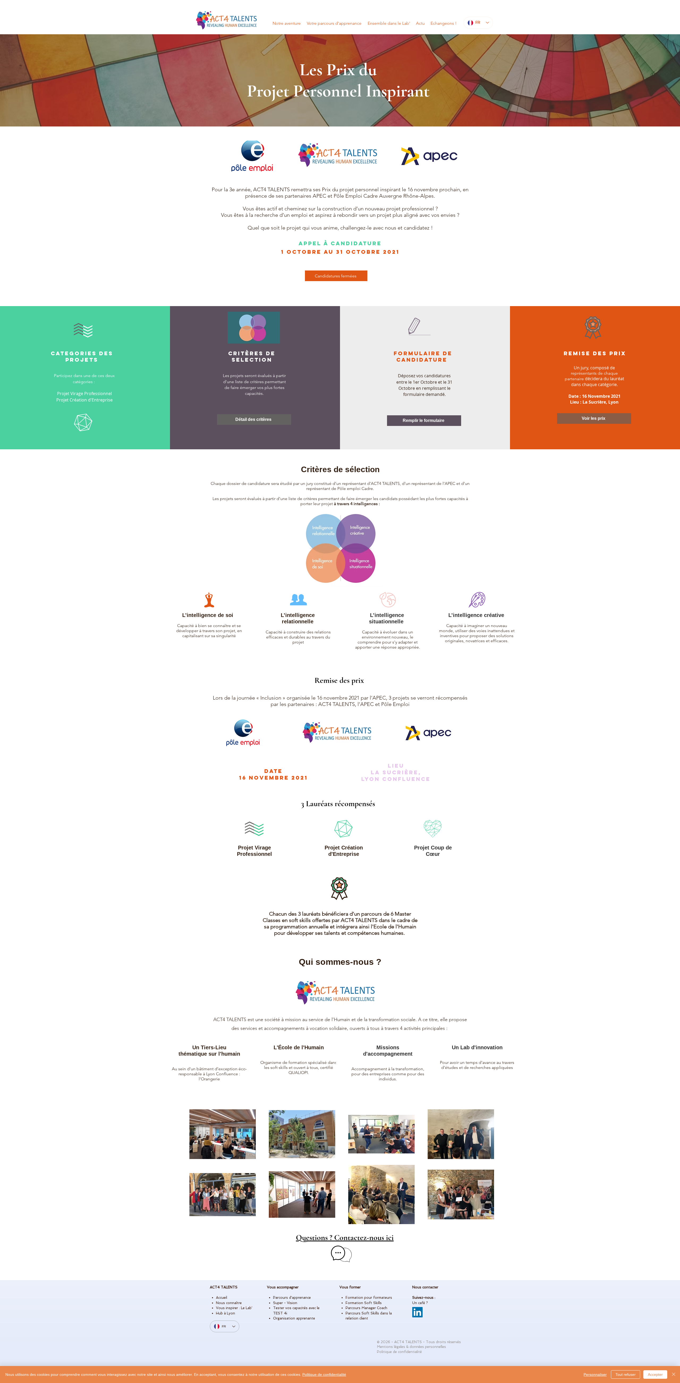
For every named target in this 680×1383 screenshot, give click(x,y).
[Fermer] (673, 1374)
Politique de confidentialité (324, 1374)
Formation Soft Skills (364, 1303)
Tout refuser (625, 1374)
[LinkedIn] (417, 1312)
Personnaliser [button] (595, 1374)
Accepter (655, 1374)
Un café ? (420, 1303)
